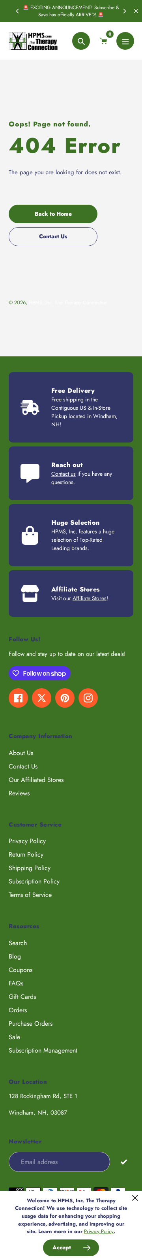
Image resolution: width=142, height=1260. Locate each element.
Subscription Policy (34, 881)
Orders (18, 1010)
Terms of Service (30, 894)
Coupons (20, 969)
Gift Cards (22, 996)
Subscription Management (43, 1050)
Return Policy (26, 854)
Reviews (19, 793)
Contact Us (23, 766)
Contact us (63, 474)
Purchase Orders (30, 1023)
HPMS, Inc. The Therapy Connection (68, 302)
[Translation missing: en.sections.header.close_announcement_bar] (136, 11)
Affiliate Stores (89, 598)
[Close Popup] (135, 1198)
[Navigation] (125, 41)
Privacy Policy (27, 841)
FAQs (16, 983)
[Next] (124, 11)
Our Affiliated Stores (36, 779)
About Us (21, 752)
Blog (15, 956)
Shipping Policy (29, 867)
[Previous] (18, 11)
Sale (14, 1037)
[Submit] (123, 1161)
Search (18, 942)
